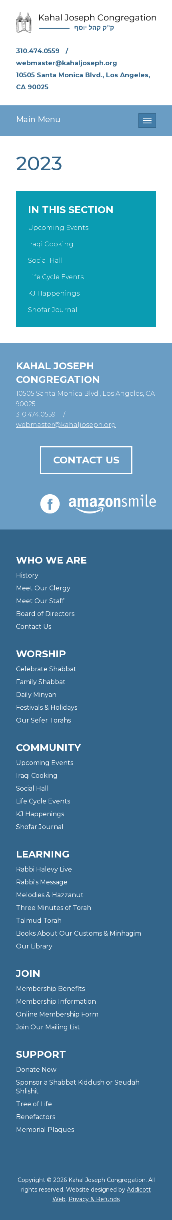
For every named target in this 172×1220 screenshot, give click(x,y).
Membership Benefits (50, 989)
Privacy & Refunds (94, 1199)
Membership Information (56, 1001)
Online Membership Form (57, 1014)
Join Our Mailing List (48, 1027)
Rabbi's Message (42, 882)
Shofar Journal (53, 310)
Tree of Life (34, 1104)
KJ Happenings (54, 293)
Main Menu (38, 119)
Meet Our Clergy (43, 588)
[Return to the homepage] (86, 22)
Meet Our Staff (40, 601)
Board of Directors (45, 614)
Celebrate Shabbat (46, 669)
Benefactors (35, 1117)
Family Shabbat (41, 682)
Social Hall (45, 260)
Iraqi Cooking (51, 244)
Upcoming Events (58, 228)
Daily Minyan (36, 695)
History (27, 575)
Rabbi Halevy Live (44, 869)
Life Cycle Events (56, 277)
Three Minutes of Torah (53, 908)
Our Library (34, 946)
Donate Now (36, 1069)
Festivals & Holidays (46, 707)
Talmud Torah (39, 920)
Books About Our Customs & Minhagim (78, 933)
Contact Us (86, 460)
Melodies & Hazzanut (50, 895)
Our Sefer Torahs (43, 720)
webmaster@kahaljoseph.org (66, 63)
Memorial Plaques (45, 1129)
